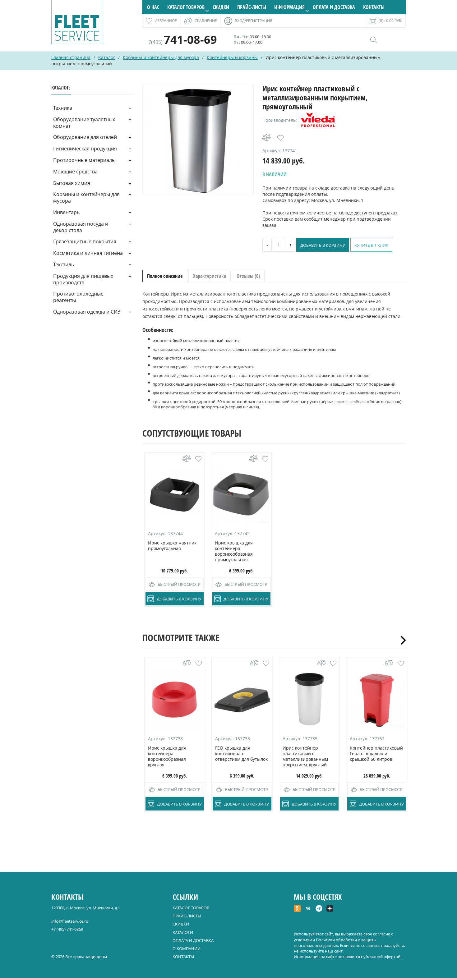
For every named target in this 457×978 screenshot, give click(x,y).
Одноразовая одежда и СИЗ (86, 311)
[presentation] (401, 640)
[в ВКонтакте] (308, 909)
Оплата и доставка (334, 7)
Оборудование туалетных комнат (84, 122)
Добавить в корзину (322, 245)
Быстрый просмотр (179, 584)
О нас (153, 7)
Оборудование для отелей (85, 137)
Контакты (374, 7)
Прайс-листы (251, 7)
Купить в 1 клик (371, 245)
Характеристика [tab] (209, 276)
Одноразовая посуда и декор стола (80, 227)
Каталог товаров (186, 7)
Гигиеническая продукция (85, 148)
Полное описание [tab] (164, 276)
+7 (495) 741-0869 (67, 929)
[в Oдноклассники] (297, 909)
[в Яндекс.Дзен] (329, 909)
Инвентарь (66, 212)
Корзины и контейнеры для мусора (161, 57)
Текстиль (63, 264)
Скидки (221, 7)
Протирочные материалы (84, 160)
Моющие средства (75, 171)
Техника (62, 107)
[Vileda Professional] (317, 120)
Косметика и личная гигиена (88, 253)
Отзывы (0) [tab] (248, 276)
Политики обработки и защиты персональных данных (335, 942)
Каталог (106, 57)
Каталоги (183, 932)
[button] (280, 138)
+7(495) (181, 42)
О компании (187, 948)
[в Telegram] (319, 909)
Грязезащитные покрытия (84, 241)
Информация (289, 7)
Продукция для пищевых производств (83, 279)
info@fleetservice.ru (69, 921)
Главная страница (70, 57)
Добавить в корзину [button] (179, 599)
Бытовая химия (71, 183)
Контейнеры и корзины (232, 57)
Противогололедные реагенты (78, 297)
